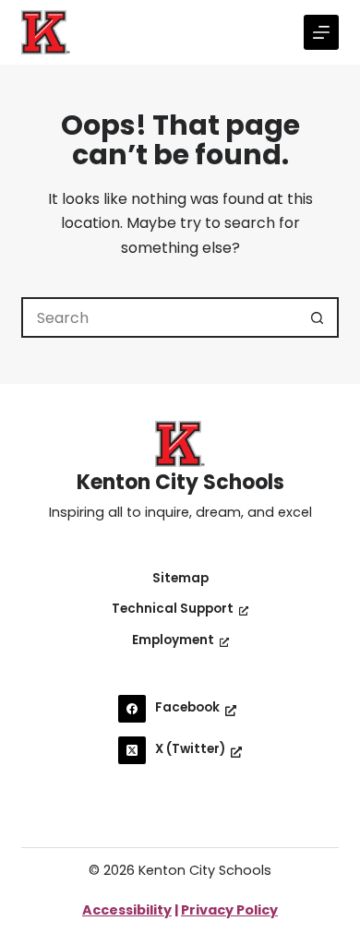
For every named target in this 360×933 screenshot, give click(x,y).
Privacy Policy (229, 910)
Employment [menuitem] (173, 640)
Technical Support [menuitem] (173, 609)
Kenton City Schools (180, 482)
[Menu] (321, 32)
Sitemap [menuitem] (180, 578)
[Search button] (318, 317)
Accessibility (127, 910)
